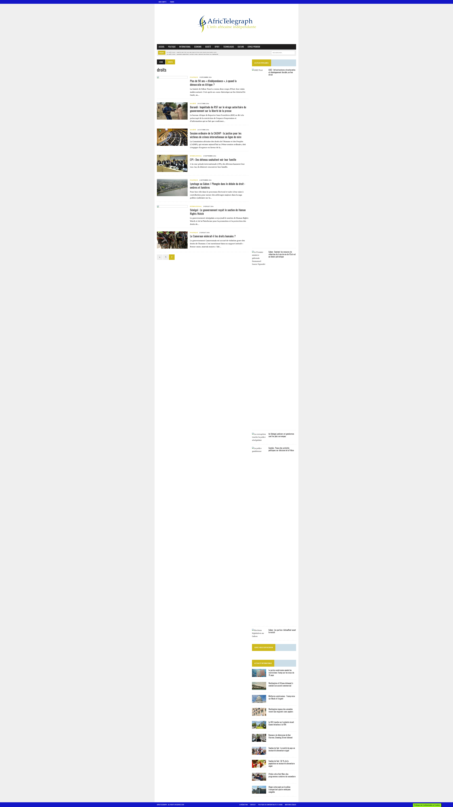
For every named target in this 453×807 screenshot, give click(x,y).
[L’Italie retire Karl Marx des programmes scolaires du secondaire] (259, 779)
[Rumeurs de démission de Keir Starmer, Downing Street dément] (259, 740)
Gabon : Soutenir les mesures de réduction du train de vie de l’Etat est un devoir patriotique (282, 254)
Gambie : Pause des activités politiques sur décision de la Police (281, 449)
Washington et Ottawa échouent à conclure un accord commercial (280, 684)
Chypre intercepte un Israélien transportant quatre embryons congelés (279, 789)
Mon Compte (162, 2)
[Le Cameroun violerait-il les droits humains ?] (172, 247)
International (185, 46)
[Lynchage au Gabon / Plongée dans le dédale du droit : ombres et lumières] (172, 194)
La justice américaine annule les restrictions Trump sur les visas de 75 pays (281, 673)
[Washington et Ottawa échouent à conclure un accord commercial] (259, 688)
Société (208, 46)
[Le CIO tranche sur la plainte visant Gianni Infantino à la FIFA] (259, 727)
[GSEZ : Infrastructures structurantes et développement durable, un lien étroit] (259, 244)
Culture (241, 46)
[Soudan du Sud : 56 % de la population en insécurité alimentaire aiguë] (259, 766)
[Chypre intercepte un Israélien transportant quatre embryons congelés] (259, 792)
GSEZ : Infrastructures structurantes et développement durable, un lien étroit (281, 72)
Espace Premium (254, 46)
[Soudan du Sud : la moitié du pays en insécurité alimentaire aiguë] (259, 753)
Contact (253, 805)
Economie (197, 46)
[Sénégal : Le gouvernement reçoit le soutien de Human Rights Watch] (172, 221)
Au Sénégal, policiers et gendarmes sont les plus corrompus (281, 435)
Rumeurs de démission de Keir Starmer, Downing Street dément (280, 736)
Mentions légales (290, 805)
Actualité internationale (263, 663)
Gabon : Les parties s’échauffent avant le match (282, 631)
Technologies (228, 46)
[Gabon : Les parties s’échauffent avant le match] (259, 636)
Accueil (161, 46)
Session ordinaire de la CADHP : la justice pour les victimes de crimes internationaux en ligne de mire (215, 135)
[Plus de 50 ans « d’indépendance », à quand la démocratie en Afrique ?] (172, 91)
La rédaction (243, 805)
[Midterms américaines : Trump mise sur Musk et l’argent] (259, 701)
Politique (172, 46)
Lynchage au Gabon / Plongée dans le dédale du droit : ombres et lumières (217, 185)
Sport (217, 46)
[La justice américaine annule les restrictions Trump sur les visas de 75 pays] (259, 675)
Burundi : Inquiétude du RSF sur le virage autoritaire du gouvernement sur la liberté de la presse (218, 109)
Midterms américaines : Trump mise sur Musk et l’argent (281, 697)
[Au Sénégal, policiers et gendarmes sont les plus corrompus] (259, 440)
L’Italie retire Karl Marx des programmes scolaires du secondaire (282, 775)
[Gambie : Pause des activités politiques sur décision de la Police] (259, 622)
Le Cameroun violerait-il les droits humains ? (213, 236)
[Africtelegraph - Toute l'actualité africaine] (226, 24)
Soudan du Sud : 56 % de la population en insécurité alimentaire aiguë (281, 763)
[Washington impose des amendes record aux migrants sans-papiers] (259, 714)
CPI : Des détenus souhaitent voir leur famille (213, 159)
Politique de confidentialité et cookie (270, 805)
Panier (172, 2)
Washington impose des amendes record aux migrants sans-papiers (280, 710)
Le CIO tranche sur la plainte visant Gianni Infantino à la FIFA (281, 723)
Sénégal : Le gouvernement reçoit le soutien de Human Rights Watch (218, 212)
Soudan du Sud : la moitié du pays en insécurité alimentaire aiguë (281, 749)
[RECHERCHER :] (283, 52)
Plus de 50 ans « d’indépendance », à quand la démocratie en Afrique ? (213, 83)
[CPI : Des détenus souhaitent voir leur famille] (172, 170)
